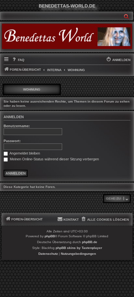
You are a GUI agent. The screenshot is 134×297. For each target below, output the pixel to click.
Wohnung (31, 89)
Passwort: (12, 141)
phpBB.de (89, 242)
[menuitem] (17, 60)
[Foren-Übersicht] (67, 36)
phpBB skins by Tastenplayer (79, 248)
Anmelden (14, 117)
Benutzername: (17, 126)
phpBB (50, 236)
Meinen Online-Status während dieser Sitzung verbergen (54, 159)
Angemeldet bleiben (24, 153)
